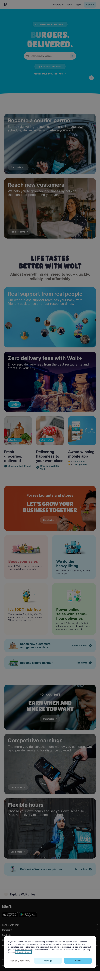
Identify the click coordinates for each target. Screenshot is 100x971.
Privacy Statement (23, 952)
